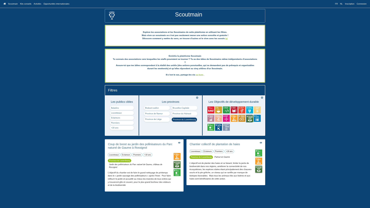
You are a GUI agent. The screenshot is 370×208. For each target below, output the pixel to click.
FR (336, 4)
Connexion (362, 4)
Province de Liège (153, 119)
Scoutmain (13, 4)
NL (341, 4)
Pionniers (115, 123)
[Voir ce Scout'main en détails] (179, 143)
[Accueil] (4, 4)
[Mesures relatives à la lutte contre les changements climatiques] (177, 164)
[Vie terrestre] (177, 172)
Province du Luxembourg (184, 119)
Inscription (349, 4)
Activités (37, 4)
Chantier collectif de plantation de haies (215, 144)
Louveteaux (116, 113)
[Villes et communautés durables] (177, 156)
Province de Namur (154, 113)
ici (226, 38)
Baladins (115, 108)
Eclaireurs (115, 118)
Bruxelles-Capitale (181, 108)
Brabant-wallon (152, 108)
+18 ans (114, 128)
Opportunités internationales (56, 4)
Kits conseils (25, 4)
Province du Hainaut (182, 113)
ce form (199, 75)
